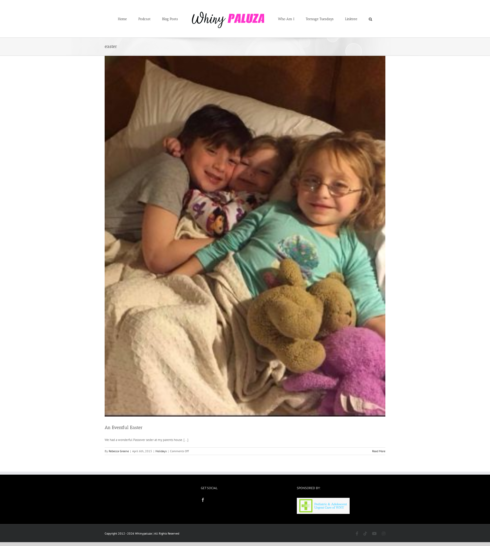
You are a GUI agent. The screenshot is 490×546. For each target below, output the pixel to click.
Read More (378, 451)
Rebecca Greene (119, 451)
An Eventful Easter (124, 427)
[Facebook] (203, 500)
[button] (349, 19)
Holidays (161, 451)
